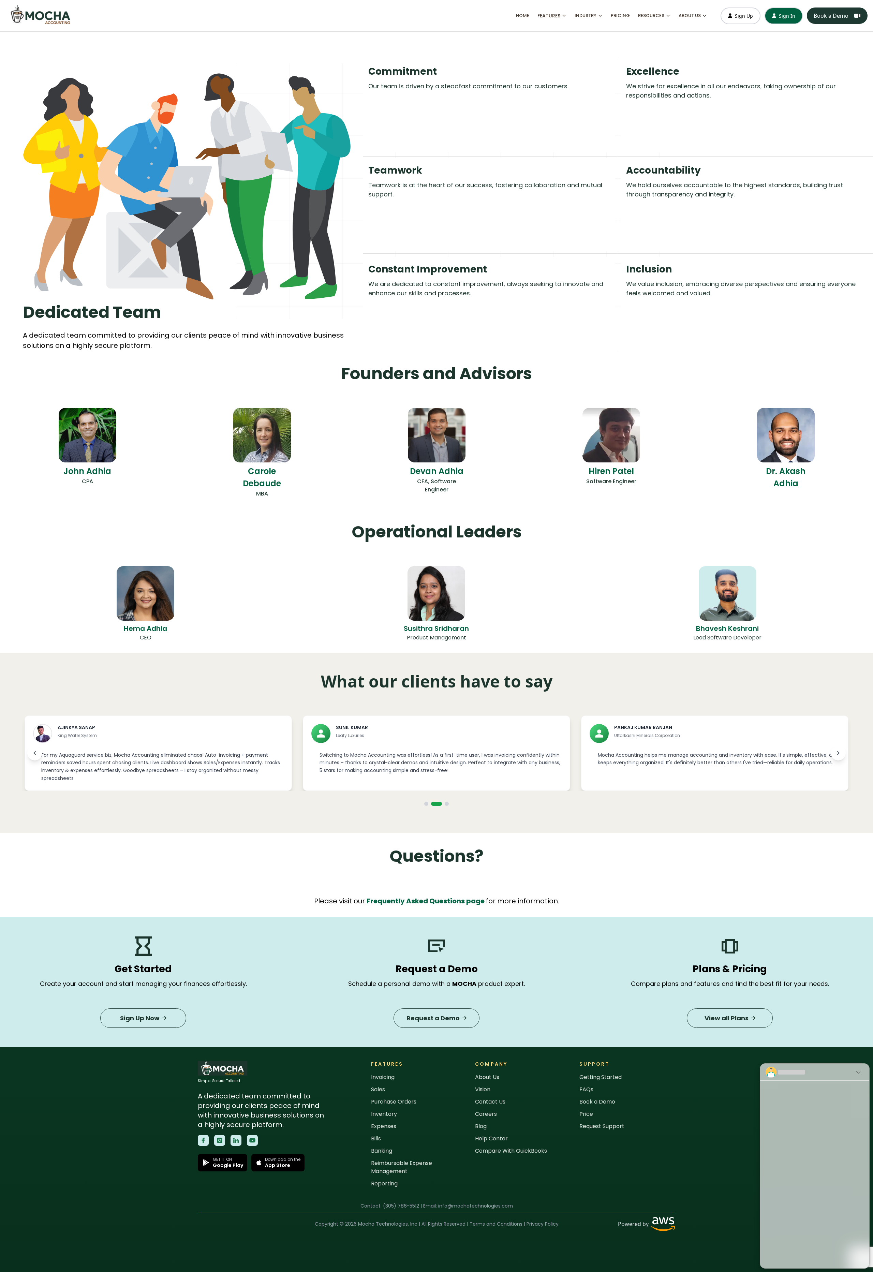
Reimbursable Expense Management (401, 1167)
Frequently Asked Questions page (426, 901)
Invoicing (383, 1077)
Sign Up (744, 16)
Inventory (384, 1114)
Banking (381, 1151)
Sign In (787, 16)
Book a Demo (831, 15)
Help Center (491, 1138)
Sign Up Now (140, 1018)
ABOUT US (690, 15)
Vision (482, 1089)
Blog (481, 1126)
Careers (486, 1114)
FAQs (586, 1089)
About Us (487, 1077)
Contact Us (490, 1102)
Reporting (384, 1183)
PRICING (620, 15)
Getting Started (600, 1077)
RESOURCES (651, 15)
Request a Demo (433, 1018)
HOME (522, 15)
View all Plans (727, 1018)
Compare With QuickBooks (511, 1151)
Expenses (383, 1126)
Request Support (601, 1126)
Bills (376, 1138)
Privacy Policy (543, 1224)
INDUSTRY (585, 15)
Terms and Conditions (496, 1224)
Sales (378, 1089)
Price (586, 1114)
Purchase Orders (393, 1102)
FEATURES (548, 15)
